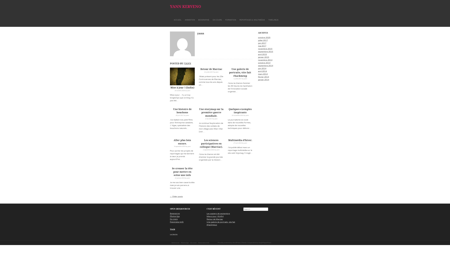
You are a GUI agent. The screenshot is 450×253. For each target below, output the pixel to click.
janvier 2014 (263, 80)
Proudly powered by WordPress (229, 243)
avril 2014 (262, 71)
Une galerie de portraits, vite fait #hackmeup (240, 72)
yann (187, 63)
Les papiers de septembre (218, 213)
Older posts (176, 196)
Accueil (177, 20)
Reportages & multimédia (252, 20)
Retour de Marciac (211, 69)
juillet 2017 (263, 40)
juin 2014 (262, 68)
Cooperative (251, 243)
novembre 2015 (265, 49)
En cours (217, 20)
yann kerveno (185, 6)
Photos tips (175, 216)
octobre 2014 (264, 63)
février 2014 (263, 77)
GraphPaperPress (265, 243)
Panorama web (177, 222)
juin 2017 (262, 43)
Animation (190, 20)
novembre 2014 (265, 60)
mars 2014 (263, 74)
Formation (230, 20)
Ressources (175, 213)
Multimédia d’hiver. (240, 140)
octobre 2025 (264, 37)
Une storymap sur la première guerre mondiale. (211, 112)
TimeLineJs (273, 20)
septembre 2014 (265, 66)
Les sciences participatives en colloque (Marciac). (211, 143)
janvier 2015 (263, 57)
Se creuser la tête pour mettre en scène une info (182, 172)
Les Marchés (174, 234)
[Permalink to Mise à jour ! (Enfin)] (182, 77)
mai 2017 (262, 46)
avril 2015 (262, 54)
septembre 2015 (265, 51)
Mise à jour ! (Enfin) (182, 87)
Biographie (203, 20)
